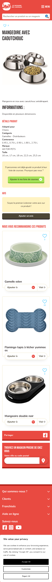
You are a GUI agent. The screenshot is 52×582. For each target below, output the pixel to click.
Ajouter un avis (26, 216)
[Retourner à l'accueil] (12, 12)
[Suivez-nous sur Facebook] (4, 527)
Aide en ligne (10, 514)
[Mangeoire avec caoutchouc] (26, 67)
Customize (26, 569)
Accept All (26, 562)
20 (46, 304)
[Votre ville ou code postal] (26, 460)
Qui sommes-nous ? (14, 491)
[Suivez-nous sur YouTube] (18, 527)
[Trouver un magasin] (43, 460)
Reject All (26, 576)
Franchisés (9, 506)
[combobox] (26, 16)
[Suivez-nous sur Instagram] (11, 527)
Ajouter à (17, 288)
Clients (6, 499)
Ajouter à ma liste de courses (24, 179)
